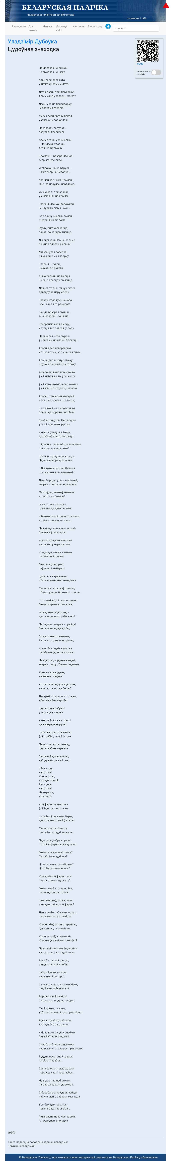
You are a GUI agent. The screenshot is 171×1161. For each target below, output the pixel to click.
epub (140, 63)
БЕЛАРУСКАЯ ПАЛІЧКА (65, 7)
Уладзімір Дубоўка (32, 41)
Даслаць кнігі (61, 28)
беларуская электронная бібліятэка (50, 14)
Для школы (33, 28)
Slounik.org (95, 26)
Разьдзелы (19, 26)
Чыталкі (48, 26)
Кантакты (79, 26)
